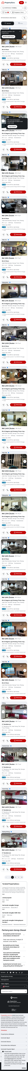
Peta (21, 23)
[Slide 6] (16, 42)
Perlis (3, 900)
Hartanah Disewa (6, 1041)
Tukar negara (5, 983)
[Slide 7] (17, 42)
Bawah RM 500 (6, 907)
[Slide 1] (10, 717)
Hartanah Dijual (5, 1038)
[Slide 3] (12, 42)
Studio (4, 915)
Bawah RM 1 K (14, 907)
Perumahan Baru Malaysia (8, 1045)
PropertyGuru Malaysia (7, 1034)
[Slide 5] (15, 717)
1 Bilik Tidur (9, 915)
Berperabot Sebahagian (20, 924)
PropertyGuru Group (7, 976)
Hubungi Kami (5, 979)
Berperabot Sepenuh (7, 924)
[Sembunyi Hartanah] (21, 73)
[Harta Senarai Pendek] (24, 32)
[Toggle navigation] (25, 2)
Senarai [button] (9, 23)
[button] (20, 31)
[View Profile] (14, 28)
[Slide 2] (11, 42)
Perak (7, 900)
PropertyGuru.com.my (6, 1015)
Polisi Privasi (10, 1058)
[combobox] (13, 8)
